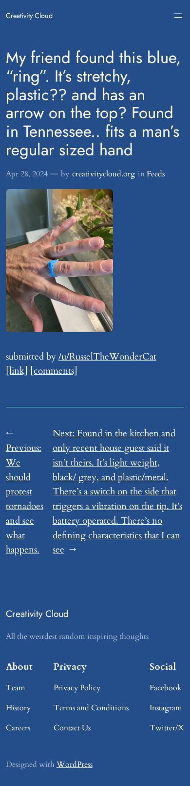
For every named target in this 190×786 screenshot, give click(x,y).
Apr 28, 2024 (27, 174)
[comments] (53, 370)
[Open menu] (178, 15)
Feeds (156, 174)
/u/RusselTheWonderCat (107, 356)
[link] (17, 370)
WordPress (75, 764)
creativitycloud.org (103, 174)
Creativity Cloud (29, 16)
